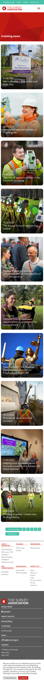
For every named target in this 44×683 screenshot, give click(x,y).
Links (32, 578)
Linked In (6, 612)
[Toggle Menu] (38, 8)
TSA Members (6, 550)
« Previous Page (14, 529)
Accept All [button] (23, 678)
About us (33, 573)
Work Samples (7, 557)
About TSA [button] (34, 2)
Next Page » (12, 534)
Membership (35, 548)
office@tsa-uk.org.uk (9, 640)
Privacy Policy (6, 621)
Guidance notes (7, 562)
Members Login (9, 2)
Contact (33, 585)
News (19, 2)
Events (25, 2)
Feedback (5, 559)
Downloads (20, 570)
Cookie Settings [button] (10, 678)
